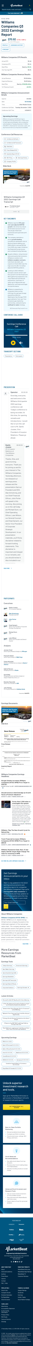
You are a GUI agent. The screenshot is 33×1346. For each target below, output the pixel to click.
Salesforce (22, 1052)
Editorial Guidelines (6, 1271)
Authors (3, 1274)
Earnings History (17, 45)
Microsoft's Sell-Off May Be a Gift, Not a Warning (16, 1000)
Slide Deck (9, 146)
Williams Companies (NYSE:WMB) (13, 917)
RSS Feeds (4, 1317)
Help (6, 1283)
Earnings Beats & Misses (9, 984)
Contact (3, 1281)
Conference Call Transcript (14, 142)
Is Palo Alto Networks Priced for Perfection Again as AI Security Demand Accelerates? (16, 1004)
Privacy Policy (5, 1314)
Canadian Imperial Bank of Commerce (16, 1064)
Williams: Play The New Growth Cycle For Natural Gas (15, 831)
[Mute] (21, 342)
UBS (18, 683)
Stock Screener (5, 1299)
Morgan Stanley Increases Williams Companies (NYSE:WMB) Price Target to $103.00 (15, 782)
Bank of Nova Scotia (11, 1049)
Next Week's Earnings (8, 969)
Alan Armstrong (14, 613)
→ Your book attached (12, 13)
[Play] (13, 342)
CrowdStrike (9, 1056)
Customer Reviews (23, 1276)
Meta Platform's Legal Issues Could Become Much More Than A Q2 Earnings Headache (16, 1028)
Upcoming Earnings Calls (9, 973)
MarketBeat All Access (24, 1269)
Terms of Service (6, 1319)
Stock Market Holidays (24, 1299)
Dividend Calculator (6, 1295)
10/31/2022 (28, 101)
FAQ (2, 1283)
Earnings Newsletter (8, 976)
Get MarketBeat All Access (16, 1107)
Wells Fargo (19, 657)
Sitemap (3, 1321)
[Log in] (30, 5)
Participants (19, 356)
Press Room (4, 1276)
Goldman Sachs (21, 689)
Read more (7, 568)
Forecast (5, 49)
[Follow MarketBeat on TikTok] (22, 1262)
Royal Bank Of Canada (12, 1068)
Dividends (20, 1292)
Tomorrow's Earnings (21, 965)
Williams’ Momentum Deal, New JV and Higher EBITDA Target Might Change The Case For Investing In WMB (15, 851)
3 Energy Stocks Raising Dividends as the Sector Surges (16, 1018)
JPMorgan (24, 651)
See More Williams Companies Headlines (12, 861)
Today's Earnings (7, 965)
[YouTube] (15, 1262)
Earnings (20, 1295)
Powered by (22, 185)
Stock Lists (4, 1290)
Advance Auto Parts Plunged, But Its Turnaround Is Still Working (16, 1009)
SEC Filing (9, 157)
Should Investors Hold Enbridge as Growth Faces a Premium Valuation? (16, 794)
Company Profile (11, 161)
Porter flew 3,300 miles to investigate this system (21, 802)
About (3, 1269)
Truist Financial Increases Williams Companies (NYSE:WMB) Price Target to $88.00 (15, 841)
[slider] (16, 335)
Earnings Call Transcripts (9, 980)
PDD (7, 1041)
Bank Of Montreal (11, 1045)
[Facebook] (13, 1262)
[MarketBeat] (16, 5)
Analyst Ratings (22, 1290)
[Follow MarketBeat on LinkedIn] (17, 1262)
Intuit (7, 1052)
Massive (13, 1335)
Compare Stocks (5, 1292)
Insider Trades (22, 1297)
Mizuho (16, 670)
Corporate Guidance (8, 987)
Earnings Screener (22, 987)
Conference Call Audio (13, 139)
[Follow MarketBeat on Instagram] (19, 1262)
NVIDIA (8, 1060)
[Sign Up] (6, 906)
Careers (3, 1278)
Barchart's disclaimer (12, 1343)
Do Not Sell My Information (5, 1311)
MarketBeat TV (22, 1274)
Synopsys (23, 1060)
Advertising (4, 1306)
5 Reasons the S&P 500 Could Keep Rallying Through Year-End (16, 1023)
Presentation (8, 356)
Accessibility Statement (8, 1308)
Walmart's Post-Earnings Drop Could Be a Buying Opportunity (16, 1014)
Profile (5, 45)
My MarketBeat (5, 1297)
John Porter (12, 619)
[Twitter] (11, 1262)
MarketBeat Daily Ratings (25, 1271)
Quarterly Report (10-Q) (13, 154)
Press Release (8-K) (12, 150)
